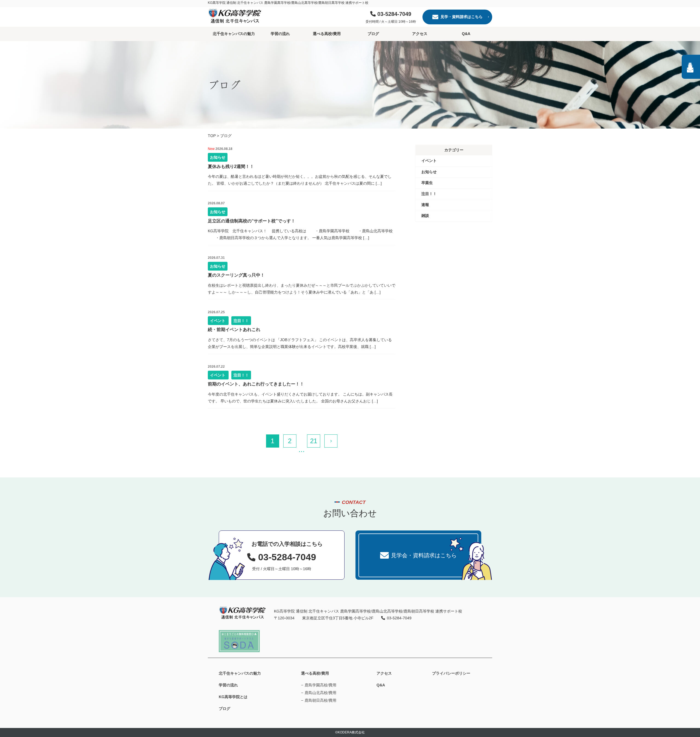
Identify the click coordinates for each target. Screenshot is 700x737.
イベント (218, 320)
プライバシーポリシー (451, 673)
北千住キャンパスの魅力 (234, 33)
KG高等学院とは (233, 697)
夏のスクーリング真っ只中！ (236, 275)
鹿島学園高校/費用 (320, 685)
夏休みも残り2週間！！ (231, 166)
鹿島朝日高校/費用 (320, 700)
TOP (212, 136)
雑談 (425, 215)
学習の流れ (280, 33)
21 (313, 441)
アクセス (419, 33)
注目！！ (241, 320)
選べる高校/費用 (327, 33)
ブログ (373, 33)
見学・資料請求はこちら (462, 16)
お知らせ (217, 157)
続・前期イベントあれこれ (234, 329)
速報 (425, 204)
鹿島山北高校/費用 (320, 692)
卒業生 (427, 183)
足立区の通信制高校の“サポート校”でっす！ (251, 221)
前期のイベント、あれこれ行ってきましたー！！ (256, 384)
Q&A (466, 33)
